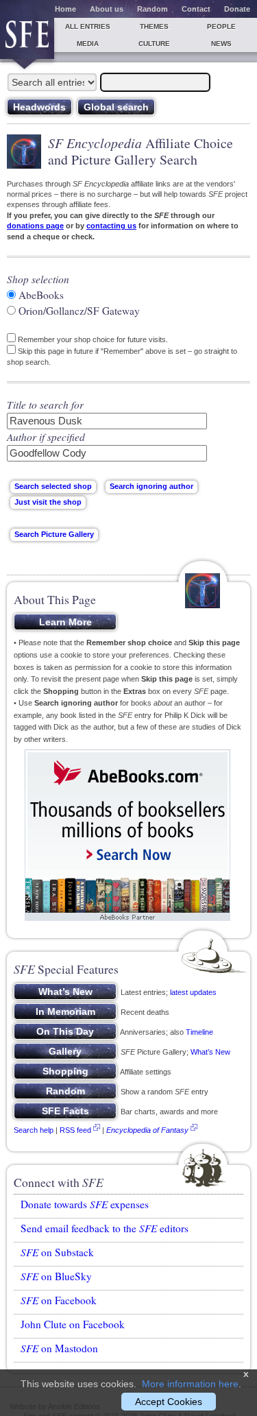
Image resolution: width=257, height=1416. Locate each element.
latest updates (193, 992)
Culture (154, 43)
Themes (154, 26)
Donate (237, 9)
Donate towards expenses (85, 1204)
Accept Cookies (168, 1401)
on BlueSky (56, 1276)
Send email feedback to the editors (104, 1228)
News (221, 43)
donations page (35, 225)
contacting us (111, 225)
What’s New (210, 1052)
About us (106, 9)
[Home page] (27, 38)
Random (152, 9)
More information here (190, 1383)
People (221, 26)
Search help (33, 1130)
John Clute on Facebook (73, 1324)
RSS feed (75, 1130)
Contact (196, 9)
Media (88, 43)
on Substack (57, 1252)
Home (65, 9)
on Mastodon (59, 1348)
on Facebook (59, 1300)
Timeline (199, 1032)
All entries (87, 26)
